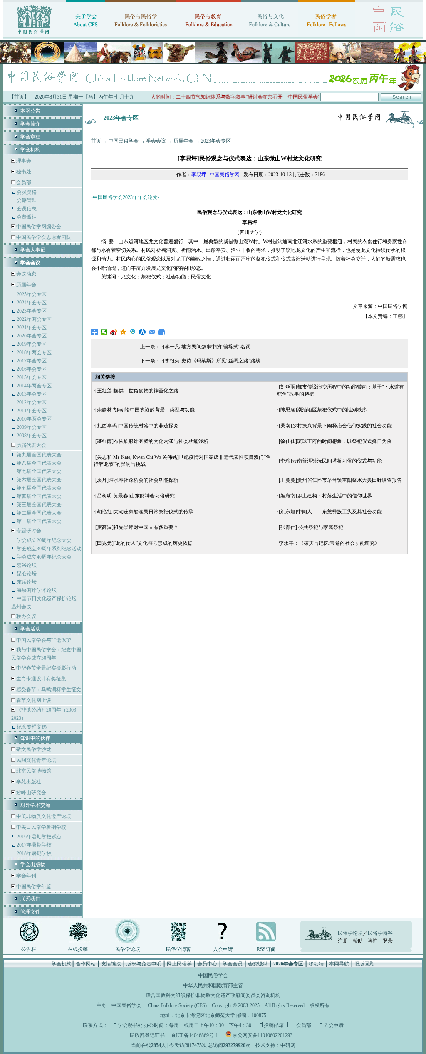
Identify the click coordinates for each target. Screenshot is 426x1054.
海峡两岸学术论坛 (37, 590)
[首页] (34, 35)
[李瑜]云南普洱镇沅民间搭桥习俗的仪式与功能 (330, 461)
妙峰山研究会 (30, 792)
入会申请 (223, 949)
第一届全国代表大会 (39, 521)
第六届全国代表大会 (39, 480)
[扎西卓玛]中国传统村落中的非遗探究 (136, 425)
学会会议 (156, 141)
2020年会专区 (32, 336)
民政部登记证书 (147, 1035)
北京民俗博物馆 (33, 771)
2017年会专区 (32, 361)
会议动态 (25, 274)
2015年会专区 (32, 377)
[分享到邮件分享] (152, 332)
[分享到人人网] (142, 332)
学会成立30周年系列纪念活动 (49, 549)
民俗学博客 (178, 949)
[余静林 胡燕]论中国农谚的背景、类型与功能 (145, 410)
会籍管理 (27, 200)
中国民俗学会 (124, 141)
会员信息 (27, 209)
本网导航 (339, 964)
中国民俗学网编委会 (38, 226)
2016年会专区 (32, 369)
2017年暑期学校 (34, 845)
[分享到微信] (104, 332)
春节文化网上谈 (33, 700)
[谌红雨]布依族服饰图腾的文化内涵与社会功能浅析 (151, 441)
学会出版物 (32, 864)
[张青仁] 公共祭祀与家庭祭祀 (311, 527)
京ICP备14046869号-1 (194, 1035)
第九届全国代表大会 (39, 455)
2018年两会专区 (34, 352)
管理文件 (30, 912)
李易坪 (198, 174)
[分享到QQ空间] (123, 332)
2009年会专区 (32, 427)
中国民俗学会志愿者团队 (43, 237)
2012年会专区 (32, 402)
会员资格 (27, 192)
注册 (343, 941)
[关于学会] (85, 35)
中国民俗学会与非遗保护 (43, 640)
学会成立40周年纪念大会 (44, 557)
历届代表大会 (31, 445)
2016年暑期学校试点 (39, 837)
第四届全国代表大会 (39, 496)
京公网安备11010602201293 (262, 1035)
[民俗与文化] (269, 35)
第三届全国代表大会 (39, 504)
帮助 (358, 941)
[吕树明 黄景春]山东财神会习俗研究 (135, 496)
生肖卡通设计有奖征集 (40, 679)
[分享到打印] (161, 332)
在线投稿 (78, 949)
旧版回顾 (364, 964)
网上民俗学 (179, 964)
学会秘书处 (130, 1025)
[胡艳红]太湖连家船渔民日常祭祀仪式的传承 (144, 512)
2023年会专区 (32, 311)
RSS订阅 (266, 949)
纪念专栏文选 (32, 727)
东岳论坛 (27, 582)
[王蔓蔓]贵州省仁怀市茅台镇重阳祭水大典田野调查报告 (340, 480)
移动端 (316, 964)
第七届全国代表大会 (39, 471)
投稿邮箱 (273, 1025)
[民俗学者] (326, 35)
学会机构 (30, 150)
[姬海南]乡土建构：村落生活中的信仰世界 (325, 496)
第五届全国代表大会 (39, 488)
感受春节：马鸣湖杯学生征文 (48, 689)
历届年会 (26, 285)
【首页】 (19, 97)
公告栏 (28, 949)
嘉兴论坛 (27, 565)
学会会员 (233, 964)
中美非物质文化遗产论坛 (43, 816)
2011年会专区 (32, 411)
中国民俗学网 (225, 174)
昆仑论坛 (27, 573)
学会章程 (30, 137)
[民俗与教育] (208, 35)
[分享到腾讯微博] (132, 332)
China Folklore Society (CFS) (177, 1005)
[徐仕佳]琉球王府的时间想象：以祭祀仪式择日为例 (335, 441)
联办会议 (25, 616)
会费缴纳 (27, 217)
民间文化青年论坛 (35, 760)
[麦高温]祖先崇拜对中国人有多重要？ (136, 527)
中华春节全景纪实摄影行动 (45, 668)
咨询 (373, 941)
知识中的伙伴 (35, 738)
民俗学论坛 (127, 949)
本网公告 (30, 111)
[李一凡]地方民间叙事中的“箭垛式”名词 (206, 347)
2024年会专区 (32, 302)
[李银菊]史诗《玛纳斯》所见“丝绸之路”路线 (211, 361)
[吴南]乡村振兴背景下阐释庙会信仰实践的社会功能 (335, 425)
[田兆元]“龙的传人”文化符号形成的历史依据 (144, 543)
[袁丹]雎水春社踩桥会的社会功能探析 (136, 480)
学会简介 (30, 124)
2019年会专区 (32, 344)
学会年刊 (25, 876)
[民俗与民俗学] (140, 35)
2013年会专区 (32, 394)
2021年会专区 (32, 327)
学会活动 (30, 629)
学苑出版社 (28, 782)
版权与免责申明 (143, 964)
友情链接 (111, 964)
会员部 (23, 182)
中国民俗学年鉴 (33, 886)
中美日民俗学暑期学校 (41, 827)
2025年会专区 (32, 294)
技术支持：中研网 (275, 1045)
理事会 (23, 161)
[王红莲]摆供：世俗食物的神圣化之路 (136, 391)
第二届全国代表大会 (39, 513)
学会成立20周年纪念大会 (44, 540)
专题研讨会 (28, 531)
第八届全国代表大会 (39, 463)
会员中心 (207, 964)
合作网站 (86, 964)
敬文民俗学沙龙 (33, 749)
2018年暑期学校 (34, 853)
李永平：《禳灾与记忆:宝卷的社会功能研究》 (329, 543)
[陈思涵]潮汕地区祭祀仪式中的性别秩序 (323, 410)
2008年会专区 (32, 435)
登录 (388, 941)
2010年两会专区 (34, 419)
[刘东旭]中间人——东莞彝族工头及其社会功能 (330, 512)
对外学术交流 (35, 805)
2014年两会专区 (34, 386)
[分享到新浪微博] (113, 332)
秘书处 (23, 172)
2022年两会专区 (34, 319)
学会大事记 (32, 250)
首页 (96, 141)
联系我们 (30, 899)
